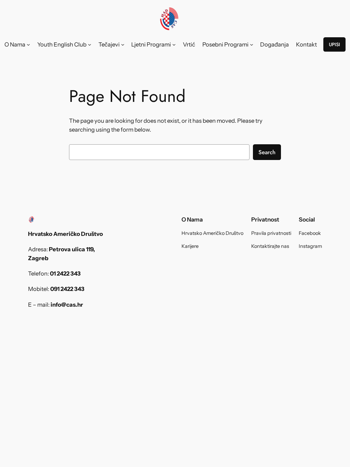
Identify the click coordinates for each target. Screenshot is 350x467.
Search (266, 152)
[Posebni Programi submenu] (251, 44)
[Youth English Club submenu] (89, 44)
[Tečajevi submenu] (122, 44)
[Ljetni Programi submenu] (174, 44)
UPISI (334, 44)
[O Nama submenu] (28, 44)
